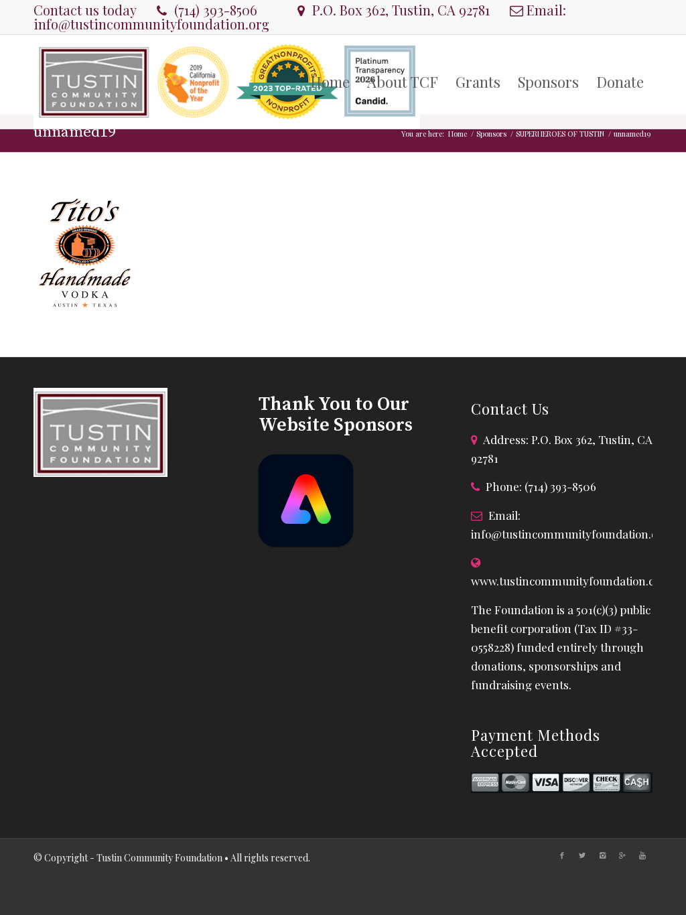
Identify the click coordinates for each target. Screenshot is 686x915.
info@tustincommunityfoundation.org (151, 24)
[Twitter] (582, 855)
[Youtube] (642, 855)
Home (457, 134)
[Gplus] (622, 855)
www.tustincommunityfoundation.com (571, 580)
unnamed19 (74, 132)
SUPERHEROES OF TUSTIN (560, 134)
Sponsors (491, 134)
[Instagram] (602, 855)
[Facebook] (562, 855)
